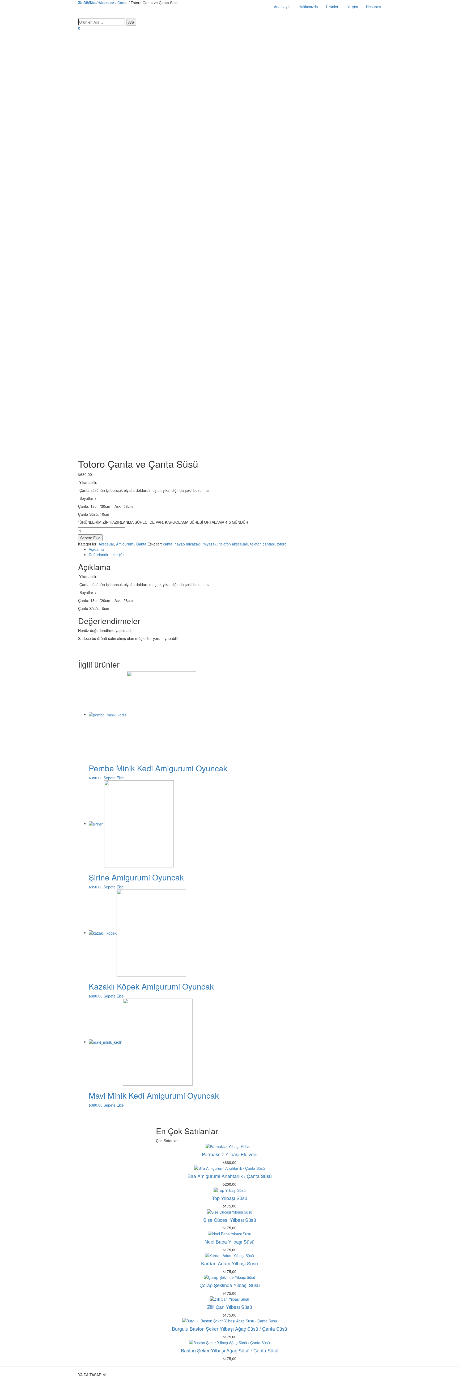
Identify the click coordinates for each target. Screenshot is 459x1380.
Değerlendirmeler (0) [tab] (106, 554)
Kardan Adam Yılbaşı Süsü (229, 1263)
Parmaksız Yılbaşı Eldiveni (229, 1154)
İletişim (352, 6)
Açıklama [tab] (96, 549)
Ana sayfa (282, 6)
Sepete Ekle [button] (114, 777)
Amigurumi (125, 544)
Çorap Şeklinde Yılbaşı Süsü (229, 1285)
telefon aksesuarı (233, 544)
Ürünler (332, 6)
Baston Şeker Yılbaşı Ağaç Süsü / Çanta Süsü (229, 1350)
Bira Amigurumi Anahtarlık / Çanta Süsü (230, 1175)
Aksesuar (106, 544)
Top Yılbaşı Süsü (229, 1197)
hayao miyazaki (188, 544)
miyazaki (210, 544)
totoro (282, 544)
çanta (167, 544)
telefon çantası (262, 544)
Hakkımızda (308, 6)
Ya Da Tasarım (90, 2)
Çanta (141, 544)
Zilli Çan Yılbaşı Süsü (229, 1306)
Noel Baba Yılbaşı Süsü (229, 1241)
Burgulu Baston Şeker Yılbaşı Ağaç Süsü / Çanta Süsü (229, 1328)
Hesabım (373, 6)
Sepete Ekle (90, 537)
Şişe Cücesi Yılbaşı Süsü (229, 1219)
